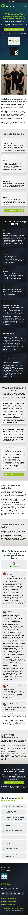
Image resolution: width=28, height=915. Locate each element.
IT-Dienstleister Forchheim (9, 901)
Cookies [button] (21, 908)
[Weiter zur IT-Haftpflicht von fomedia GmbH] (4, 879)
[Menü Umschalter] (25, 6)
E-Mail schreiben (6, 884)
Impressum (7, 908)
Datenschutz (14, 908)
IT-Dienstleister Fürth (7, 903)
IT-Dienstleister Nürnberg (8, 904)
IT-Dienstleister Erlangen (8, 900)
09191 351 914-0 (16, 786)
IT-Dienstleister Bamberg (8, 898)
